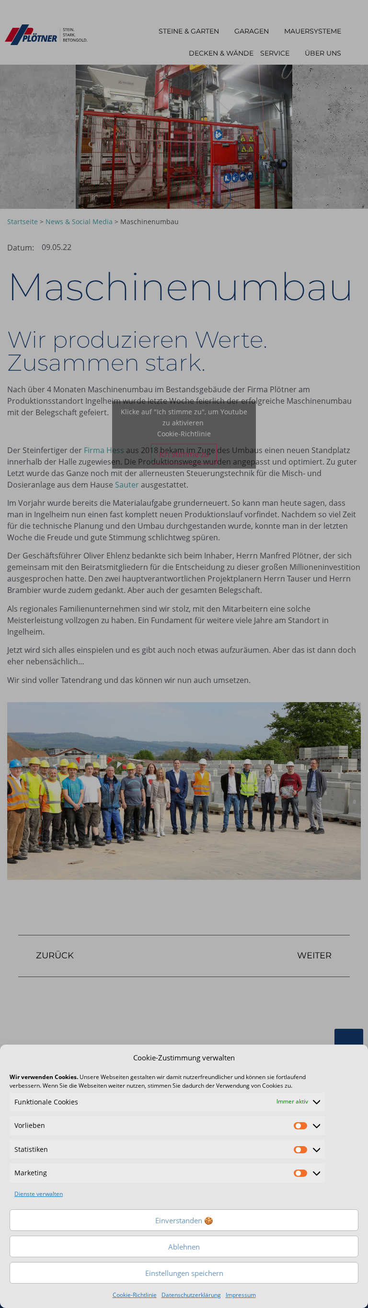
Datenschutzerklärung (191, 1295)
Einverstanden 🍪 (184, 1220)
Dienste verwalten (38, 1194)
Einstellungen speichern (184, 1273)
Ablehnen (184, 1246)
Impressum (241, 1295)
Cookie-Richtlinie (135, 1295)
